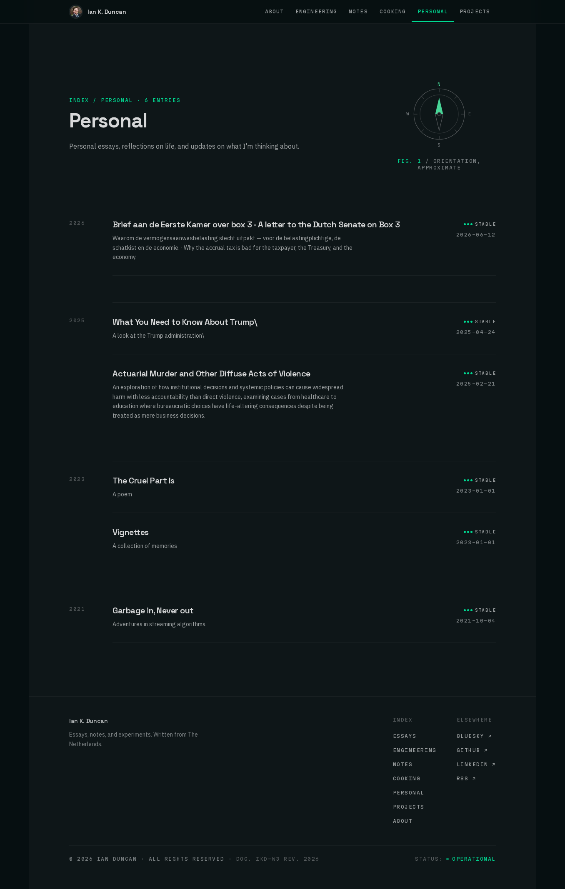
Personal (409, 792)
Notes (403, 764)
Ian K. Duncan (107, 11)
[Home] (76, 11)
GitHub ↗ (472, 750)
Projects (409, 806)
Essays (405, 736)
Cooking (407, 778)
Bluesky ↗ (474, 736)
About (403, 821)
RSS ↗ (466, 778)
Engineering (415, 750)
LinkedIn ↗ (476, 764)
